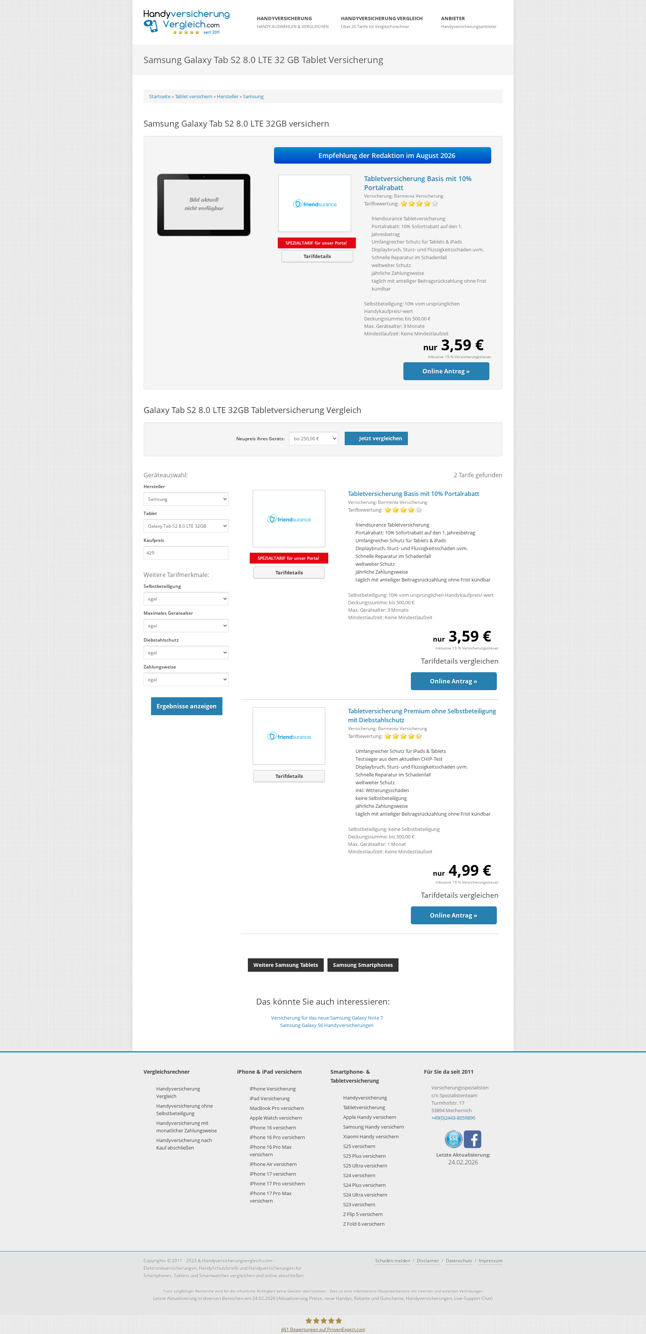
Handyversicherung (365, 1097)
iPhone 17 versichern (273, 1173)
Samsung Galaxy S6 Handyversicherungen (326, 1025)
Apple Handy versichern (369, 1117)
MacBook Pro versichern (277, 1108)
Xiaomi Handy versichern (371, 1136)
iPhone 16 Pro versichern (277, 1137)
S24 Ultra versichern (365, 1194)
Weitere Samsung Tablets (285, 964)
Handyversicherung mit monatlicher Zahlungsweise (186, 1127)
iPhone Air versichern (273, 1164)
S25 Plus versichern (364, 1155)
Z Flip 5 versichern (363, 1214)
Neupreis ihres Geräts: (260, 438)
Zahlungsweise (160, 667)
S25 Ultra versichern (365, 1165)
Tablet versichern (193, 96)
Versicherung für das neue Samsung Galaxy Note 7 (327, 1017)
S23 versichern (359, 1204)
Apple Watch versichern (276, 1117)
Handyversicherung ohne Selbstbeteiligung (184, 1109)
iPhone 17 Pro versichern (277, 1183)
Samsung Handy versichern (373, 1126)
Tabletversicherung (364, 1107)
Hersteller (228, 96)
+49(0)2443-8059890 (453, 1117)
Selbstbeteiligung (162, 586)
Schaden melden (392, 1260)
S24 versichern (359, 1175)
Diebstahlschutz (161, 640)
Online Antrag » (446, 371)
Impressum (490, 1260)
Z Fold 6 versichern (364, 1223)
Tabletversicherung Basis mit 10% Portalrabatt (413, 494)
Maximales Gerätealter (168, 613)
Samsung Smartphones (363, 964)
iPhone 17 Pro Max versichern (271, 1197)
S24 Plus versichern (364, 1185)
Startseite (159, 96)
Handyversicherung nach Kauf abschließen (184, 1144)
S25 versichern (359, 1146)
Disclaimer (428, 1260)
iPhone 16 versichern (273, 1127)
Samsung (253, 96)
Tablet (150, 513)
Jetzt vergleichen (380, 438)
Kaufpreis (154, 540)
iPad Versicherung (270, 1098)
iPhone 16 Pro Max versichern (271, 1151)
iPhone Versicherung (273, 1088)
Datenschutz (459, 1260)
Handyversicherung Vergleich (178, 1092)
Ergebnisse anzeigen (187, 706)
